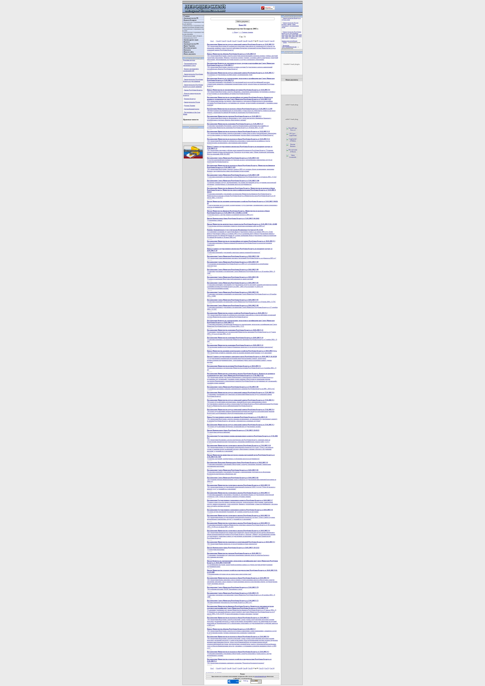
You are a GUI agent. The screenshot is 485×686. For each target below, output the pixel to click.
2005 (290, 36)
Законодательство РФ (191, 44)
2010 (293, 35)
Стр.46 (229, 41)
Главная (187, 16)
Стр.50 (250, 41)
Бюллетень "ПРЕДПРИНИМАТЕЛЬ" (289, 46)
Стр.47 (234, 41)
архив (283, 27)
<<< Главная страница (246, 32)
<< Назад (235, 32)
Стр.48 (240, 41)
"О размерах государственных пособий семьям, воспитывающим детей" (240, 74)
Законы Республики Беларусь (193, 90)
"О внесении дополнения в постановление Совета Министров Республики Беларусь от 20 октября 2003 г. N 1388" (241, 595)
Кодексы (187, 42)
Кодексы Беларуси (190, 20)
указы (293, 24)
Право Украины (189, 46)
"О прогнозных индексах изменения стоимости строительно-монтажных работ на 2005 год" (242, 225)
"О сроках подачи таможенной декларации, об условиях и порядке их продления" (240, 511)
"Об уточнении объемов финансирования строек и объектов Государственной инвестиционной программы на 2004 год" (241, 479)
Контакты (187, 50)
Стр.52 (261, 41)
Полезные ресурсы (190, 48)
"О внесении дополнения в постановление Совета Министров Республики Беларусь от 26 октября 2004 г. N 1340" (241, 271)
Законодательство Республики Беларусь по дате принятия (193, 80)
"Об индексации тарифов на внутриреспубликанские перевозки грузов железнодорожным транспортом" (240, 346)
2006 (286, 36)
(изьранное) (285, 25)
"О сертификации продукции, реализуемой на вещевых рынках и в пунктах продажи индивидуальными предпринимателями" (242, 563)
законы (289, 24)
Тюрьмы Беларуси (190, 99)
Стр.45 (224, 41)
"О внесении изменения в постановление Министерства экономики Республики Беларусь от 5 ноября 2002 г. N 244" (242, 339)
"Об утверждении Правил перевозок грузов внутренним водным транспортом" (241, 543)
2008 (300, 35)
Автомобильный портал (191, 109)
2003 (296, 36)
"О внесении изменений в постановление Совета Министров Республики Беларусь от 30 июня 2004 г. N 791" (241, 301)
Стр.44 (218, 41)
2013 (283, 35)
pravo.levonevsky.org (260, 676)
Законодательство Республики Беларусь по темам (193, 75)
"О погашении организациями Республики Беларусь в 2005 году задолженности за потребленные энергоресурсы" (237, 264)
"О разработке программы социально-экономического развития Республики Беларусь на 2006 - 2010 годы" (241, 388)
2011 (290, 35)
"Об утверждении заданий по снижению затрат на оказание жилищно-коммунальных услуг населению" (242, 352)
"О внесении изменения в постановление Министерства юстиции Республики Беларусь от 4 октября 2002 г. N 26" (241, 368)
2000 (286, 38)
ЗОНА (285, 42)
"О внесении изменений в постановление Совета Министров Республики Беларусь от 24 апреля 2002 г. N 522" (242, 176)
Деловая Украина (189, 105)
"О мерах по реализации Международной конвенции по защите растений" (232, 278)
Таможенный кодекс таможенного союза (190, 64)
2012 (286, 35)
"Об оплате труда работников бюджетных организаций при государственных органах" (240, 425)
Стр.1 (212, 41)
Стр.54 (272, 41)
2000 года (293, 38)
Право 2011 (242, 25)
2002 (300, 36)
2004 (293, 36)
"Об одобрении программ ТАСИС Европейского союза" (232, 588)
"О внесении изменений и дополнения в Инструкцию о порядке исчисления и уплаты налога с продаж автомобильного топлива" (239, 653)
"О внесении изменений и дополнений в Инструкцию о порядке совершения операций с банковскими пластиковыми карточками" (239, 464)
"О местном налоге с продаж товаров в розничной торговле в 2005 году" (238, 213)
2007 (283, 36)
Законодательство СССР (190, 38)
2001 (283, 38)
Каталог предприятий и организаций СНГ (191, 70)
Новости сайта (189, 52)
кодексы (284, 24)
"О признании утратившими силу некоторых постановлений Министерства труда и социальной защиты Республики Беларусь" (240, 394)
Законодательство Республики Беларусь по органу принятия (193, 86)
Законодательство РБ (191, 18)
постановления (294, 25)
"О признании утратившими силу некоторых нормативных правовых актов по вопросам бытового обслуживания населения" (238, 555)
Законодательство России (192, 102)
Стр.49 (245, 41)
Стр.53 (266, 41)
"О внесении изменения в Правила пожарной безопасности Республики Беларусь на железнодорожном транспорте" (241, 243)
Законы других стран (191, 40)
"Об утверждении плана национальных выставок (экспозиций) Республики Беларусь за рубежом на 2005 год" (241, 257)
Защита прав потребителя (289, 41)
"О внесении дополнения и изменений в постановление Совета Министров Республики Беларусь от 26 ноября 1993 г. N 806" (241, 294)
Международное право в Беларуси (193, 36)
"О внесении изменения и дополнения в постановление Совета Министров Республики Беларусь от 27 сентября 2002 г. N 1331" (242, 307)
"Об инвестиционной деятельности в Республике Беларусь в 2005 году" (232, 601)
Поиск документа (190, 54)
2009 (296, 35)
